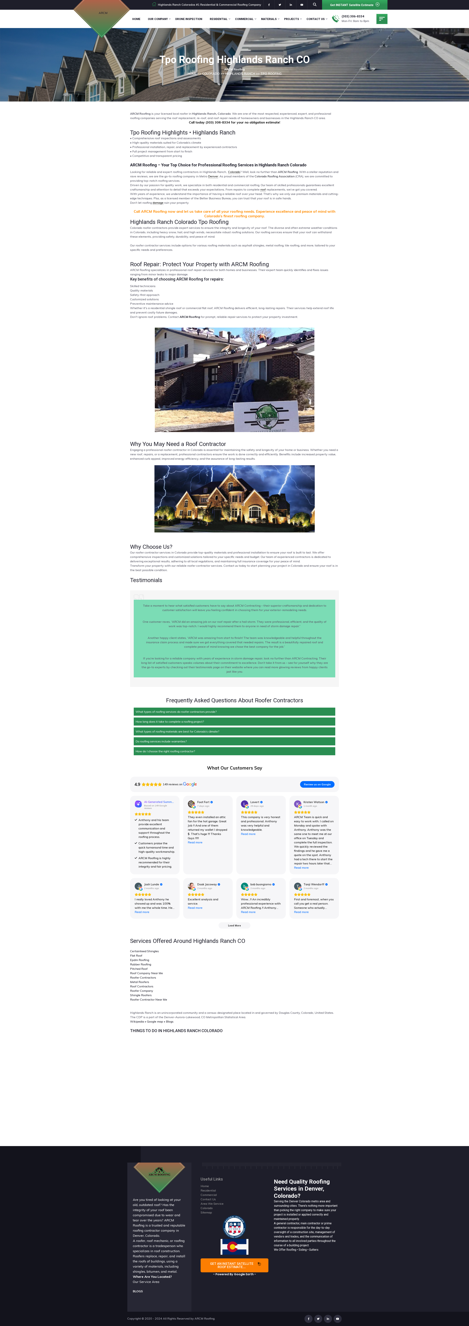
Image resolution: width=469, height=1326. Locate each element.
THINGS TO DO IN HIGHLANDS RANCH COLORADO (176, 1030)
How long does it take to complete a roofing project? (170, 721)
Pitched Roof (139, 969)
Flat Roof (136, 955)
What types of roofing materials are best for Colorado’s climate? (177, 731)
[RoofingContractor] (234, 1226)
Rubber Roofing (140, 964)
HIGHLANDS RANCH (240, 73)
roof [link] (263, 189)
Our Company (158, 19)
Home (136, 19)
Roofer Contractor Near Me (148, 999)
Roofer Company (141, 991)
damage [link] (158, 202)
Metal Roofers (139, 982)
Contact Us (315, 19)
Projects (291, 19)
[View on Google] (191, 804)
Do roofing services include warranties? (161, 741)
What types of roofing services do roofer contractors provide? (176, 711)
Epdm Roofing (139, 960)
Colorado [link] (234, 172)
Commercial (244, 19)
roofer (140, 1241)
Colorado (305, 1201)
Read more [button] (195, 842)
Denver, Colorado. (146, 1235)
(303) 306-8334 (353, 16)
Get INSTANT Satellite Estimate (352, 5)
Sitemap (206, 1212)
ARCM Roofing (288, 172)
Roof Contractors (141, 986)
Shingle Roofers (141, 995)
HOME (192, 73)
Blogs (169, 1021)
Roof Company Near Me (146, 973)
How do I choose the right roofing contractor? (165, 751)
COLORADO (211, 73)
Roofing (291, 1249)
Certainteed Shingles (144, 951)
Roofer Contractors (143, 977)
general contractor (287, 1223)
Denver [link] (213, 176)
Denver (293, 1201)
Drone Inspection (188, 19)
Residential (219, 19)
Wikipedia (137, 1021)
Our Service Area (146, 1282)
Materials (269, 19)
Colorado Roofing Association (275, 176)
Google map (155, 1021)
